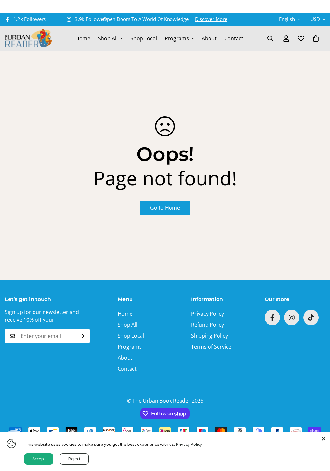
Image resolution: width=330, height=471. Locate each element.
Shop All (108, 38)
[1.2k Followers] (272, 317)
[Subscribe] (82, 336)
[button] (315, 38)
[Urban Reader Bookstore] (28, 38)
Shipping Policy (209, 335)
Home (82, 38)
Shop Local (144, 38)
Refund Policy (207, 324)
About (209, 38)
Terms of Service (211, 346)
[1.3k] (311, 317)
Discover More (211, 19)
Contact (233, 38)
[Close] (323, 438)
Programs (177, 38)
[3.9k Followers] (291, 317)
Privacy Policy (207, 313)
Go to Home (165, 207)
